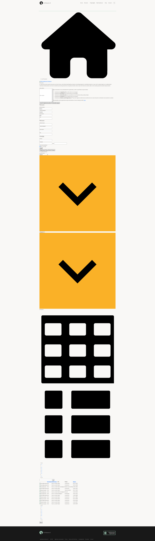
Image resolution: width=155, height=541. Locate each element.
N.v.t (41, 146)
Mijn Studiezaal (99, 2)
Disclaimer (87, 539)
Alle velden (41, 88)
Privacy (66, 539)
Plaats (40, 138)
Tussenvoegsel (42, 110)
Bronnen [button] (86, 2)
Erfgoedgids (92, 2)
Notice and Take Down (73, 539)
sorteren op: (42, 153)
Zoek (41, 102)
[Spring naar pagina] (53, 480)
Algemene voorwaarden (59, 539)
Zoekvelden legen (55, 102)
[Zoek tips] (52, 95)
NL (114, 2)
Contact (110, 2)
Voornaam (41, 113)
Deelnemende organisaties (111, 533)
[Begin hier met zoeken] (78, 45)
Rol (40, 117)
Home (81, 2)
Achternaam (42, 107)
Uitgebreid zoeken (47, 102)
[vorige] (41, 462)
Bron (47, 150)
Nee (45, 146)
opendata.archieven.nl (44, 539)
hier (85, 100)
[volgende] (41, 477)
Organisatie (42, 150)
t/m (53, 143)
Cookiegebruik (81, 539)
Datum (74, 481)
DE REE (51, 539)
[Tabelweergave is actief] (77, 348)
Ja (43, 146)
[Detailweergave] (77, 424)
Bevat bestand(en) (43, 145)
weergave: (41, 309)
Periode (41, 141)
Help (106, 2)
